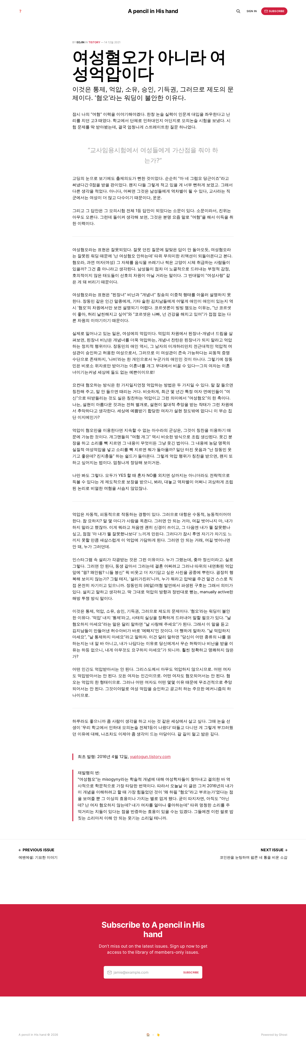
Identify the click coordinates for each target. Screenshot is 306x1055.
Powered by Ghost (274, 1034)
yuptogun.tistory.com (150, 756)
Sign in (252, 11)
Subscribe (276, 11)
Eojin (80, 42)
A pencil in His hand (153, 11)
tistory (94, 42)
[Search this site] (238, 11)
